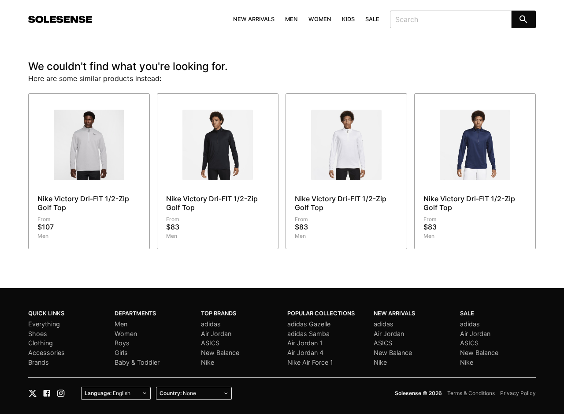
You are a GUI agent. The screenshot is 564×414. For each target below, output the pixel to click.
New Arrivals (254, 19)
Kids (348, 19)
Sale (372, 19)
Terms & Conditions (471, 393)
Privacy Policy (518, 393)
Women (319, 19)
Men (291, 19)
